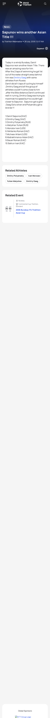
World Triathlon (24, 3)
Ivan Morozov (34, 175)
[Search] (45, 4)
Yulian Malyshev (14, 181)
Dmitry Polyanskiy (15, 175)
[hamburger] (4, 3)
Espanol (40, 48)
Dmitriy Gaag (20, 77)
